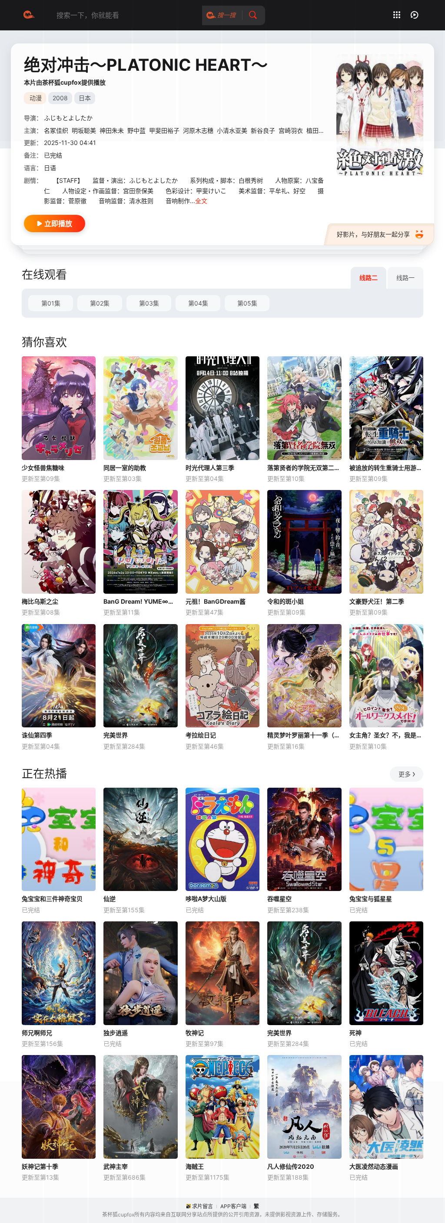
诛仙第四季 (37, 735)
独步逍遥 (115, 1032)
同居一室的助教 (124, 467)
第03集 (149, 303)
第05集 (247, 303)
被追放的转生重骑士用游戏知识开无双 (386, 467)
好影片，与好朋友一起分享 (373, 234)
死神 (355, 1032)
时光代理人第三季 (210, 467)
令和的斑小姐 (285, 601)
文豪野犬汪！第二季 (376, 601)
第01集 (50, 303)
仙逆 (109, 898)
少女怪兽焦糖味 (43, 467)
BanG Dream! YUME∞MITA (140, 601)
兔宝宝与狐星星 (370, 898)
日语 (50, 167)
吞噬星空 (279, 898)
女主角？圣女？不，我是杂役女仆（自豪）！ (386, 735)
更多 (405, 774)
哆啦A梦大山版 (206, 898)
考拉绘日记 (201, 735)
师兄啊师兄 (37, 1032)
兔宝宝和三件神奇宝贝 (52, 898)
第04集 (198, 303)
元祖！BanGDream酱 (216, 601)
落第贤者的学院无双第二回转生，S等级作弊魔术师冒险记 (304, 467)
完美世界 (115, 735)
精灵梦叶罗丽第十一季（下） (304, 735)
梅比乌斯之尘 (40, 601)
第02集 (100, 303)
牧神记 (195, 1032)
